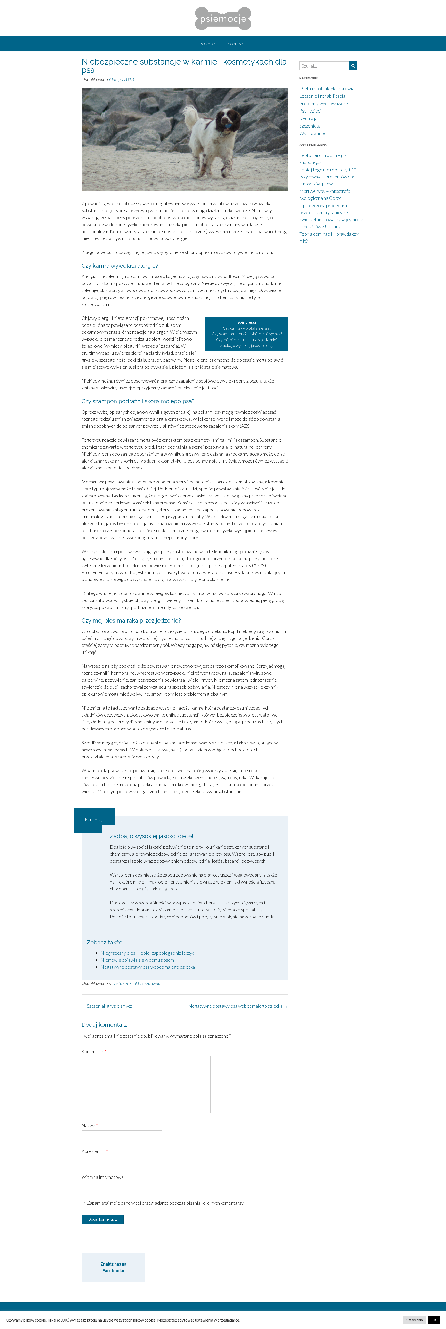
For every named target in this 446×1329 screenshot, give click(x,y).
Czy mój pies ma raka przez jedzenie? (246, 339)
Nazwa (90, 1125)
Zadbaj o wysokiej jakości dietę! (246, 345)
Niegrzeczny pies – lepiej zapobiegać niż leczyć (147, 953)
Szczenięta (310, 126)
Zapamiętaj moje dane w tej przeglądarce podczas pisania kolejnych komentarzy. (165, 1203)
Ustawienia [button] (414, 1320)
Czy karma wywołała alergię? (247, 328)
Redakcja (308, 118)
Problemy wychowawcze (323, 103)
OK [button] (434, 1320)
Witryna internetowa (103, 1177)
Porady (208, 44)
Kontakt (236, 44)
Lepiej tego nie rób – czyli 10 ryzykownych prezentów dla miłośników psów (327, 176)
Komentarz (94, 1051)
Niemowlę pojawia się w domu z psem (137, 960)
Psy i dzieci (310, 111)
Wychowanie (312, 133)
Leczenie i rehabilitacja (322, 96)
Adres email (95, 1151)
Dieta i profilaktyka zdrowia (136, 983)
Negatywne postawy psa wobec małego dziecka (148, 967)
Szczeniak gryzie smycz (107, 1006)
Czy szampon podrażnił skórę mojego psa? (247, 333)
